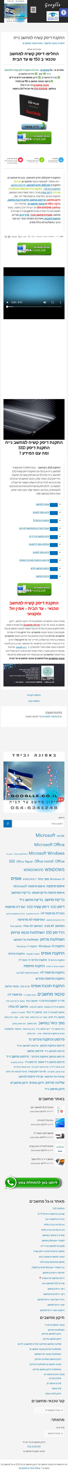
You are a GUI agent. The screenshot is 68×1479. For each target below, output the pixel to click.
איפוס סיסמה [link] (55, 886)
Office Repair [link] (24, 861)
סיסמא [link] (18, 1029)
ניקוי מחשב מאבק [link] (19, 1023)
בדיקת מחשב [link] (54, 899)
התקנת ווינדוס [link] (16, 953)
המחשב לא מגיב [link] (54, 926)
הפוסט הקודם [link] (34, 695)
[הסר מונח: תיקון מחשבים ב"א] (54, 521)
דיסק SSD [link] (58, 906)
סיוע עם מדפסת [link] (29, 1029)
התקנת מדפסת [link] (34, 966)
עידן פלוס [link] (31, 1033)
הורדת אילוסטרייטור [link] (55, 1219)
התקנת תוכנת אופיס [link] (48, 985)
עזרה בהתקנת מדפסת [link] (54, 1033)
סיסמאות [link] (9, 1028)
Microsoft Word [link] (21, 853)
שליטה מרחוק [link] (55, 1082)
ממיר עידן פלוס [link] (11, 1017)
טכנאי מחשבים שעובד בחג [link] (52, 1256)
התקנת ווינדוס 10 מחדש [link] (55, 966)
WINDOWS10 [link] (33, 869)
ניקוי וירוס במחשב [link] (56, 1288)
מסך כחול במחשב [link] (51, 1023)
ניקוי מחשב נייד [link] (58, 1029)
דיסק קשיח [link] (46, 192)
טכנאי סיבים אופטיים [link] (54, 1374)
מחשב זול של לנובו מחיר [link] (15, 1001)
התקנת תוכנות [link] (52, 218)
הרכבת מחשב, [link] (15, 199)
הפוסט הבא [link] (34, 701)
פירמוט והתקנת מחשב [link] (52, 1045)
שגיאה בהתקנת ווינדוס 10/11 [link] (51, 1213)
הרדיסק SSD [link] (55, 932)
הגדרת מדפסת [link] (15, 907)
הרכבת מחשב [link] (42, 576)
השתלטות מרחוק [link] (52, 939)
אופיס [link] (16, 878)
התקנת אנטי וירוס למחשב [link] (52, 1310)
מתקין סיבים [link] (55, 1378)
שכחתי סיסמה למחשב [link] (30, 1076)
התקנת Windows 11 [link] (27, 946)
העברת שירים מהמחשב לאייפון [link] (34, 528)
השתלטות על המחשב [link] (26, 939)
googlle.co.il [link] (21, 647)
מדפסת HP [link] (15, 994)
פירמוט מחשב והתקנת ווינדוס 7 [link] (47, 1056)
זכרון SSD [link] (25, 986)
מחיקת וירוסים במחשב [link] (53, 1272)
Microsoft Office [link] (49, 844)
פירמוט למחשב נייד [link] (55, 1051)
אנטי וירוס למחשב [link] (56, 1304)
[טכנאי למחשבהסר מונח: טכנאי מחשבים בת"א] (54, 505)
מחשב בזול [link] (31, 1000)
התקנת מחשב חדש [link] (40, 568)
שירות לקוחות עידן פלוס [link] (16, 1071)
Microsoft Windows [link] (47, 853)
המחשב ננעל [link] (16, 926)
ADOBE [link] (61, 835)
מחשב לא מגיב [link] (36, 1006)
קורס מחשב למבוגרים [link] (40, 1067)
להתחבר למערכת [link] (50, 716)
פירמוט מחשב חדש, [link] (34, 199)
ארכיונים (60, 1427)
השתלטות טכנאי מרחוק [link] (28, 932)
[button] (33, 10)
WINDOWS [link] (55, 869)
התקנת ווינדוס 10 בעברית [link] (33, 960)
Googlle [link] (53, 4)
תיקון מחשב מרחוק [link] (52, 1338)
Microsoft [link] (45, 835)
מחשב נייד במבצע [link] (18, 1012)
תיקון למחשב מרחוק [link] (51, 1333)
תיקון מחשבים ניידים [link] (39, 536)
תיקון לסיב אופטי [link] (53, 1393)
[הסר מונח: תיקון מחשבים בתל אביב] (54, 537)
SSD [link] (12, 861)
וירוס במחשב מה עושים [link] (53, 1278)
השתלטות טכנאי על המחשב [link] (47, 1354)
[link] (63, 12)
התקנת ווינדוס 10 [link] (41, 520)
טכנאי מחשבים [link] (41, 85)
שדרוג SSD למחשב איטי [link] (53, 1283)
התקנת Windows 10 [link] (52, 946)
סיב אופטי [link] (56, 1388)
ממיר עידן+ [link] (24, 1017)
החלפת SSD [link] (59, 1208)
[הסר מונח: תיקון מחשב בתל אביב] (54, 545)
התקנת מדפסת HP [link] (52, 972)
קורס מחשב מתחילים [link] (22, 1067)
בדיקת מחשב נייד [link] (31, 899)
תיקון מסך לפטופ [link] (41, 512)
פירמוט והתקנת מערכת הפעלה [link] (34, 560)
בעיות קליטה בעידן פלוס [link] (53, 1229)
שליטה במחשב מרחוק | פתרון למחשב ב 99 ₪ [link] (39, 1343)
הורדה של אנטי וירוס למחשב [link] (51, 1299)
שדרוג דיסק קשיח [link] (37, 1071)
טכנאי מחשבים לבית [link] (55, 1324)
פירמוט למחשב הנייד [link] (27, 1045)
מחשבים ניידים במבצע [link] (54, 1006)
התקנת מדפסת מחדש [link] (50, 978)
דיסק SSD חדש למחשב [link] (39, 185)
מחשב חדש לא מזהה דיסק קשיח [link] (49, 1251)
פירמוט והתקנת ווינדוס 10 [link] (47, 1039)
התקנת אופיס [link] (53, 953)
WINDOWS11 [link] (29, 879)
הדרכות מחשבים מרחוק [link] (15, 913)
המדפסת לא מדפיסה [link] (31, 919)
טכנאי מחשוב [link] (50, 43)
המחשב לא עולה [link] (33, 926)
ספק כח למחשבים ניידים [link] (53, 1245)
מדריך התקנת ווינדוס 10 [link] (52, 1000)
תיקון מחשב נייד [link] (55, 1089)
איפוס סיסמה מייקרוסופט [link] (48, 892)
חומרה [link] (61, 43)
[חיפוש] (7, 823)
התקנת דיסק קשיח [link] (33, 954)
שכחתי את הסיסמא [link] (55, 1076)
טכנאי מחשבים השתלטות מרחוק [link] (45, 1364)
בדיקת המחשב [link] (21, 892)
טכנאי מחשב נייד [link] (29, 995)
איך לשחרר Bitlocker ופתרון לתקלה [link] (48, 1267)
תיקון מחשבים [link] (19, 1083)
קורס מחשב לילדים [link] (57, 1067)
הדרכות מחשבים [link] (32, 913)
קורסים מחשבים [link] (17, 1062)
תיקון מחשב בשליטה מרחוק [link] (48, 1359)
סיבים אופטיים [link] (54, 1383)
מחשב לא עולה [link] (18, 1006)
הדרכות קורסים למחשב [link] (55, 920)
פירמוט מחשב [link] (35, 1051)
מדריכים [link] (24, 214)
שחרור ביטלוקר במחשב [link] (53, 1235)
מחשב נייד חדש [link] (57, 1017)
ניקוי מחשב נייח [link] (43, 1029)
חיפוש (62, 817)
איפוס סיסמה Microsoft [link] (29, 886)
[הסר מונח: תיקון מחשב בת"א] (54, 553)
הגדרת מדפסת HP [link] (53, 913)
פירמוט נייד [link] (31, 1062)
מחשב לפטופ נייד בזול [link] (54, 1012)
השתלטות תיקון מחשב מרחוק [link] (47, 1369)
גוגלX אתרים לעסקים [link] (29, 1468)
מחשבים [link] (44, 70)
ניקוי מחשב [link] (32, 1023)
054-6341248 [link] (34, 1446)
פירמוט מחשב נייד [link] (17, 1056)
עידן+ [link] (39, 1033)
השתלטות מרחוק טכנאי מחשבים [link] (45, 1349)
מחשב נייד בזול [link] (34, 1012)
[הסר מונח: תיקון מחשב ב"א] (54, 513)
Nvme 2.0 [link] (9, 854)
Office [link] (60, 861)
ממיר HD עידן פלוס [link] (38, 1017)
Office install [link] (44, 861)
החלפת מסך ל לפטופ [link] (39, 544)
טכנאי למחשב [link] (42, 504)
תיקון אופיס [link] (36, 1082)
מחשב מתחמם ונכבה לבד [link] (52, 1261)
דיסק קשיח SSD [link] (38, 906)
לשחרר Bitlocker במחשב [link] (53, 1240)
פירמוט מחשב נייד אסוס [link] (51, 1062)
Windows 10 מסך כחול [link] (51, 879)
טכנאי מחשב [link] (12, 986)
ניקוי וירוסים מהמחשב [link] (54, 1294)
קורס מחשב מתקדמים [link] (56, 1071)
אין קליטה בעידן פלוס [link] (54, 1224)
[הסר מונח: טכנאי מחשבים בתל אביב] (54, 529)
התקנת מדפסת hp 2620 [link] (28, 972)
